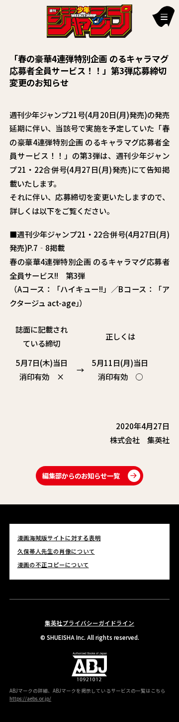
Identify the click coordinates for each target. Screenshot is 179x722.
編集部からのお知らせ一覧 (81, 476)
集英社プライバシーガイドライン (89, 623)
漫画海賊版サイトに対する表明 (59, 538)
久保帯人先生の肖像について (56, 551)
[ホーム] (90, 19)
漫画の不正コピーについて (53, 565)
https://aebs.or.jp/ (30, 698)
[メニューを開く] (163, 16)
